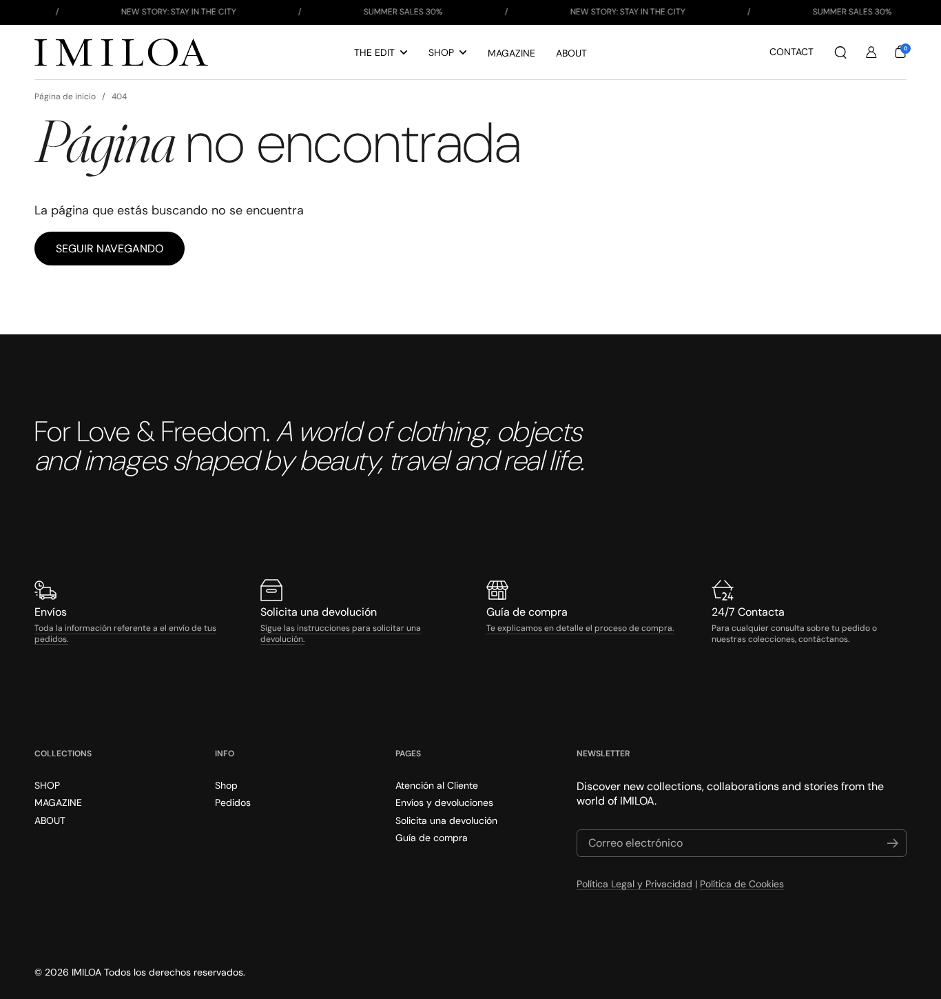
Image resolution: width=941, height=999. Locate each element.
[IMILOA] (121, 52)
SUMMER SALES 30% (385, 11)
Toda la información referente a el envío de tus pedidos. (125, 634)
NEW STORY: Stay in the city (160, 11)
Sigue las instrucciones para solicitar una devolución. (340, 634)
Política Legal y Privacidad (634, 884)
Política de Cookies (742, 884)
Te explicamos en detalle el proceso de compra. (580, 628)
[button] (840, 52)
